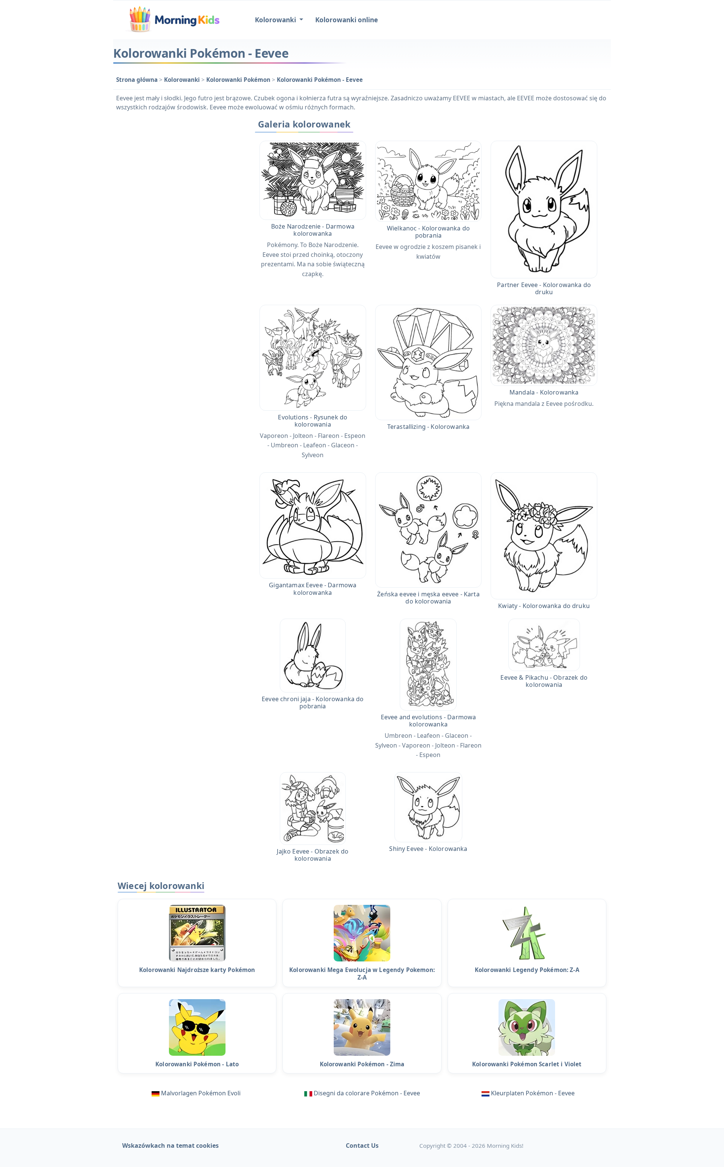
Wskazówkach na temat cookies (170, 1145)
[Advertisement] (178, 229)
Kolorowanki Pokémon (239, 79)
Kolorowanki (182, 79)
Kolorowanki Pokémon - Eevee (320, 79)
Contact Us (362, 1145)
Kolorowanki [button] (276, 19)
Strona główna (137, 79)
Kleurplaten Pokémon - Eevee (533, 1093)
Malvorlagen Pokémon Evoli (201, 1093)
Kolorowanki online (346, 19)
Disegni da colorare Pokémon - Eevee (367, 1093)
